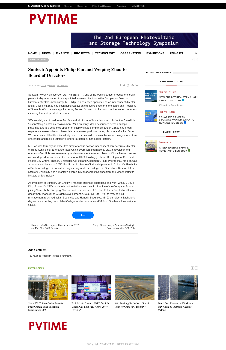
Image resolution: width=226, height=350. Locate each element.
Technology (105, 53)
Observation (130, 53)
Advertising (121, 6)
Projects (82, 53)
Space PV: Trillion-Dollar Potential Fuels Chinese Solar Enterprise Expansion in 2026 (46, 306)
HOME (32, 53)
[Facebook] (120, 85)
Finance (62, 53)
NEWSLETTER (138, 6)
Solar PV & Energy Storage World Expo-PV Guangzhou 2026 (176, 120)
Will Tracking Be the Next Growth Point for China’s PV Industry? (132, 305)
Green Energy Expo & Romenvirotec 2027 (174, 149)
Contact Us (82, 6)
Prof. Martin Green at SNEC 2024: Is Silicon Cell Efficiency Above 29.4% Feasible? (90, 306)
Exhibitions (155, 53)
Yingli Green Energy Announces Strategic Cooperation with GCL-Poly (114, 226)
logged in (46, 255)
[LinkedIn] (136, 85)
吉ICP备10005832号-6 (128, 344)
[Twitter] (123, 85)
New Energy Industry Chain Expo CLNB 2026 (178, 99)
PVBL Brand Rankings (101, 6)
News (46, 53)
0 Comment (62, 85)
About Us (68, 6)
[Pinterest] (132, 85)
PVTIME (109, 344)
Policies (176, 53)
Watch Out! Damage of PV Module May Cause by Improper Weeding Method (175, 306)
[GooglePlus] (128, 85)
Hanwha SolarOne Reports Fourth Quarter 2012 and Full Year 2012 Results (55, 226)
